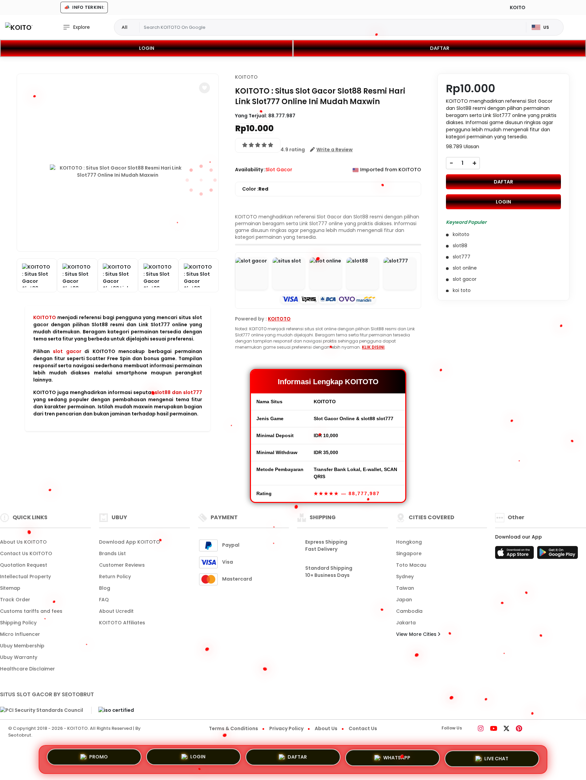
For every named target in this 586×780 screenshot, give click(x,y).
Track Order (15, 599)
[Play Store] (557, 554)
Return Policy (115, 576)
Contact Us (363, 728)
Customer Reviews (122, 565)
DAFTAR (439, 48)
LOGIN (146, 48)
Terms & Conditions (233, 728)
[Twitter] (506, 729)
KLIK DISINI (373, 347)
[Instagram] (480, 729)
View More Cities (417, 634)
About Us (326, 728)
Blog (104, 588)
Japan (404, 599)
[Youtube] (493, 729)
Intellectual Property (25, 576)
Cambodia (409, 611)
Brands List (112, 553)
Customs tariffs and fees (31, 611)
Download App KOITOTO (129, 542)
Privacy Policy (286, 728)
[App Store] (515, 554)
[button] (204, 87)
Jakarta (406, 622)
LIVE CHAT (496, 756)
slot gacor (67, 351)
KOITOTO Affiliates (122, 622)
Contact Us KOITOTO (26, 553)
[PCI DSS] (41, 710)
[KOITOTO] (18, 27)
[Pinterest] (519, 729)
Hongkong (409, 542)
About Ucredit (116, 611)
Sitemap (10, 588)
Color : (255, 189)
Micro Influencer (20, 634)
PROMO (98, 759)
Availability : (250, 169)
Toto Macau (411, 565)
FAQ (104, 599)
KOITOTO (44, 317)
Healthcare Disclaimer (27, 668)
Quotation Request (23, 565)
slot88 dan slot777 (178, 392)
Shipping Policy (18, 622)
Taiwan (405, 588)
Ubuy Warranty (18, 657)
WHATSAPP (396, 757)
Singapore (409, 553)
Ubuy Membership (22, 645)
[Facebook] (471, 729)
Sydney (405, 576)
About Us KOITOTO (23, 542)
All (125, 27)
